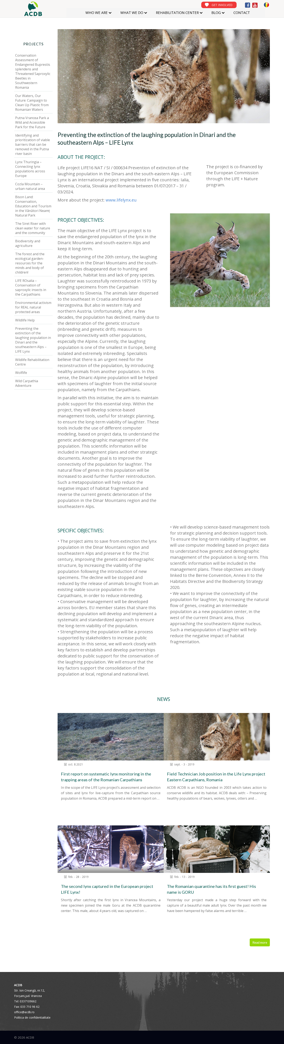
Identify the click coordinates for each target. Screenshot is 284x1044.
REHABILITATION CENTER (177, 12)
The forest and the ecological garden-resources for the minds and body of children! (29, 263)
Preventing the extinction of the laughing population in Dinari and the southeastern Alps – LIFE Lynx (33, 340)
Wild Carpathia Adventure (26, 383)
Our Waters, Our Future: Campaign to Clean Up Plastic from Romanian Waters (32, 102)
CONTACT (241, 12)
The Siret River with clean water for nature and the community (32, 228)
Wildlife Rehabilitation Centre (32, 362)
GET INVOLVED (222, 5)
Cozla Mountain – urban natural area (30, 186)
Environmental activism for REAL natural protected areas (33, 307)
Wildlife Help (25, 320)
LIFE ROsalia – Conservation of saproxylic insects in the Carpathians (30, 287)
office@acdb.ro (24, 1012)
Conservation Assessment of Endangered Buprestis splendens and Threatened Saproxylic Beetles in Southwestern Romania (32, 71)
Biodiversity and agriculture (27, 243)
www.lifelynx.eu (121, 200)
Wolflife (21, 372)
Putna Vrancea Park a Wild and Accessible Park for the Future (32, 122)
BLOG (216, 12)
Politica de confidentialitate (32, 1017)
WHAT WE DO (131, 12)
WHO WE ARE (96, 12)
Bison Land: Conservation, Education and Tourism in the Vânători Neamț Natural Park (33, 206)
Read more (259, 942)
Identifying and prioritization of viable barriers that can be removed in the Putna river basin (32, 144)
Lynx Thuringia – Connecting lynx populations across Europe (30, 169)
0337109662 (28, 1001)
